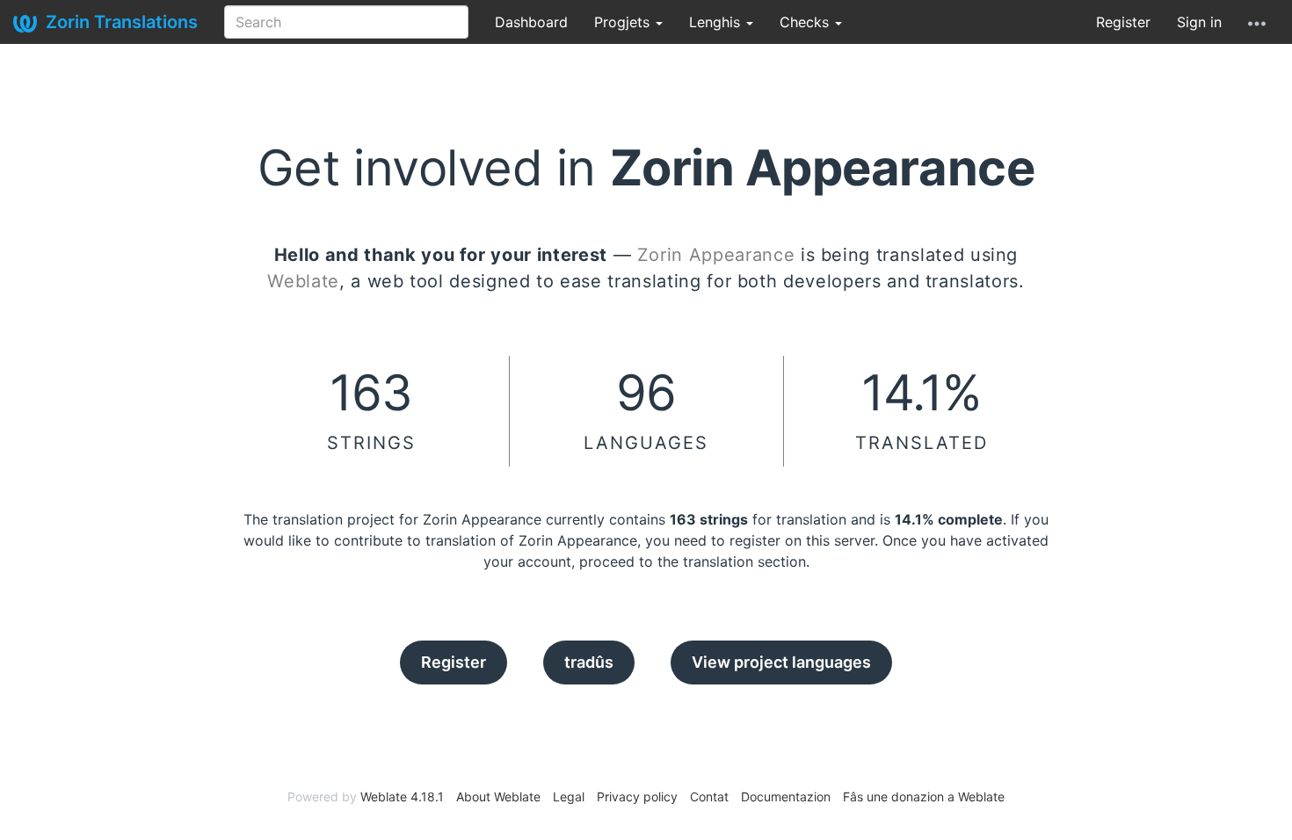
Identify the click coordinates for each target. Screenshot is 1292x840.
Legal (568, 796)
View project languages (781, 662)
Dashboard (531, 22)
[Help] (1257, 22)
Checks (806, 22)
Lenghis (716, 22)
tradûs (588, 662)
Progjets (624, 22)
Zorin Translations (122, 22)
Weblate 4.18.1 (402, 796)
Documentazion (786, 796)
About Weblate (498, 796)
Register (1123, 22)
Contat (709, 796)
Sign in (1199, 22)
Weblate (303, 281)
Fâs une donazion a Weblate (924, 796)
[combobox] (346, 22)
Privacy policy (637, 796)
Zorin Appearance (716, 254)
